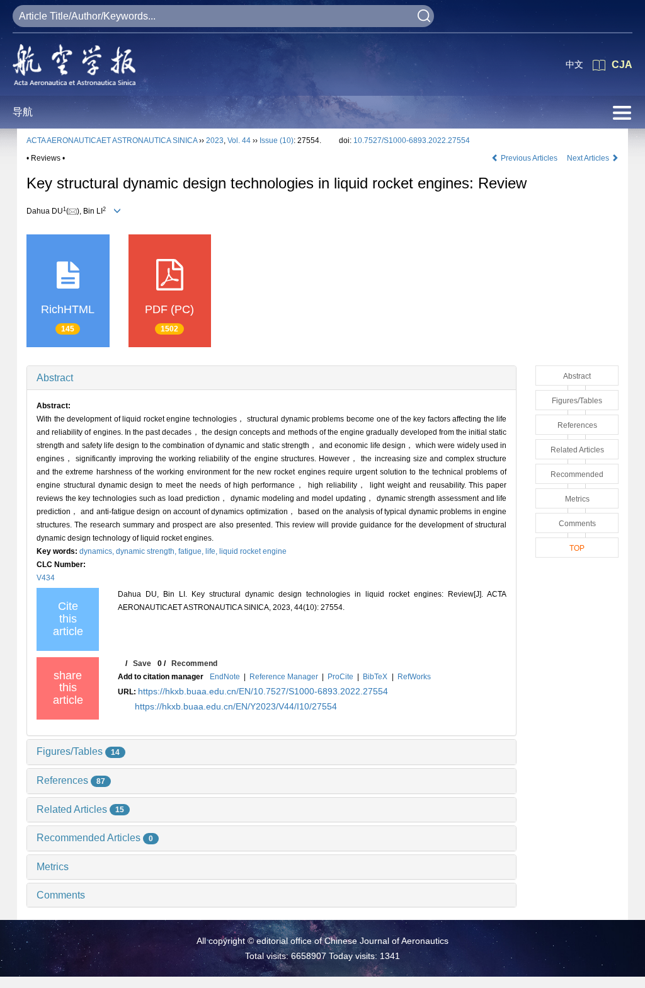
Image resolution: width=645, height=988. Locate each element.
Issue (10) (277, 140)
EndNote (225, 676)
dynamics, (97, 551)
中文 (574, 64)
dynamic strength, (147, 551)
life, (212, 551)
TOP (577, 548)
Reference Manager (283, 676)
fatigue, (191, 551)
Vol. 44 (239, 140)
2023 (215, 140)
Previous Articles (529, 158)
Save (142, 663)
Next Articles (589, 158)
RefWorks (414, 676)
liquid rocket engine (253, 551)
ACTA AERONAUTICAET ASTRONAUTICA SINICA (111, 140)
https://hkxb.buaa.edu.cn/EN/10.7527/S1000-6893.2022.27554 (263, 691)
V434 (46, 577)
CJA (622, 64)
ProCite (340, 676)
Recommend (194, 663)
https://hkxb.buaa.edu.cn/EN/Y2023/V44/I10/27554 (236, 706)
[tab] (271, 378)
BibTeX (375, 676)
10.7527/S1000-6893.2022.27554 (411, 140)
